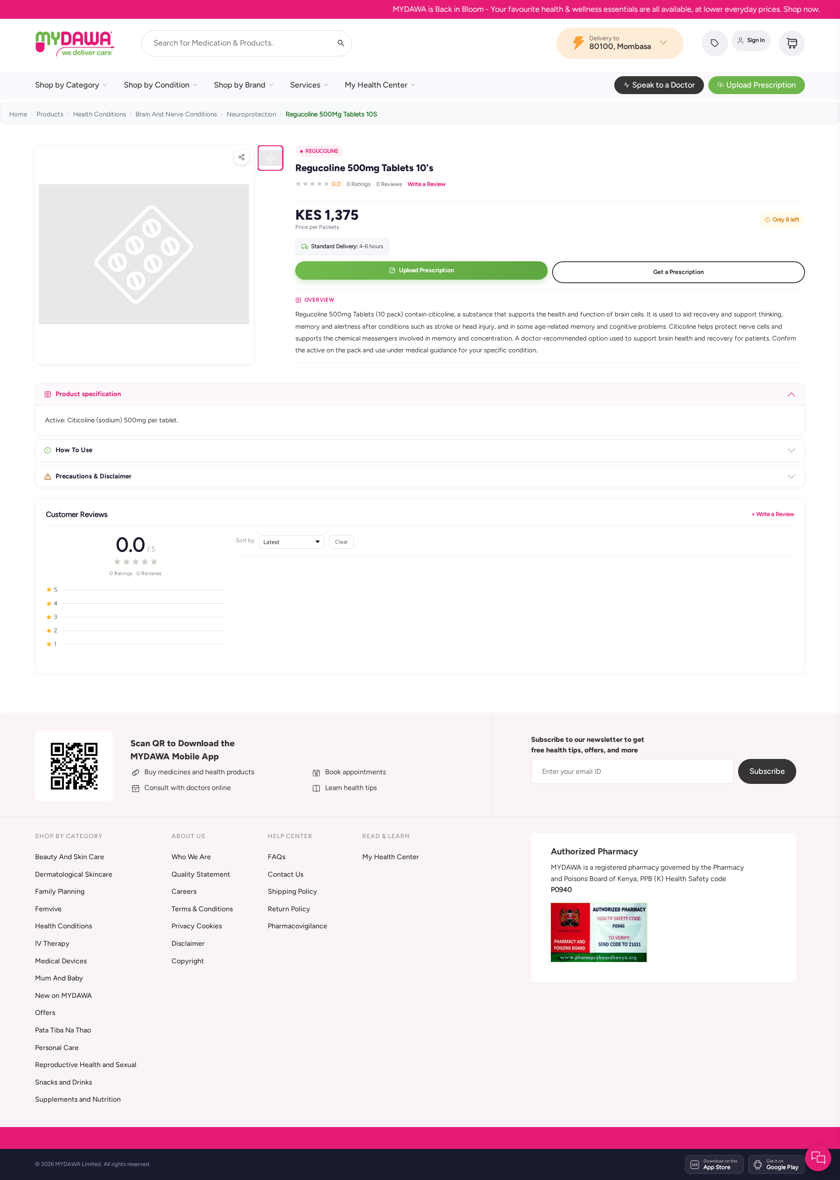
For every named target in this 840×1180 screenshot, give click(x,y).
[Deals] (715, 43)
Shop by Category (67, 85)
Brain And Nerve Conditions (176, 114)
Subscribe (767, 771)
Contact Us (285, 874)
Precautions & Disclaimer (94, 476)
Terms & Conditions (202, 909)
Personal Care (57, 1047)
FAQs (276, 857)
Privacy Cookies (197, 926)
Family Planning (59, 891)
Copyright (188, 961)
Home (18, 114)
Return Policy (289, 909)
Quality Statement (201, 874)
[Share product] (241, 157)
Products (50, 114)
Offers (45, 1012)
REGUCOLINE (321, 151)
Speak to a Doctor (663, 85)
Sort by (245, 540)
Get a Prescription (678, 272)
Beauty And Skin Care (69, 857)
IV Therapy (52, 943)
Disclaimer (188, 943)
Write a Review (426, 184)
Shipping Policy (292, 891)
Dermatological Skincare (73, 874)
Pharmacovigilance (297, 926)
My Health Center (376, 85)
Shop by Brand (240, 85)
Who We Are (191, 857)
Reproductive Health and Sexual (85, 1065)
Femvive (48, 909)
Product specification (88, 394)
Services (305, 85)
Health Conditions (99, 114)
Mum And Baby (59, 978)
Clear (341, 541)
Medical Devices (61, 961)
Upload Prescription (761, 85)
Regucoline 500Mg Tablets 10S (331, 114)
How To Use (74, 450)
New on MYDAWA (63, 995)
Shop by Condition (156, 85)
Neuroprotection (251, 114)
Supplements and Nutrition (78, 1099)
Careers (184, 891)
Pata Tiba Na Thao (63, 1030)
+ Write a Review (773, 514)
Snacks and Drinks (63, 1082)
